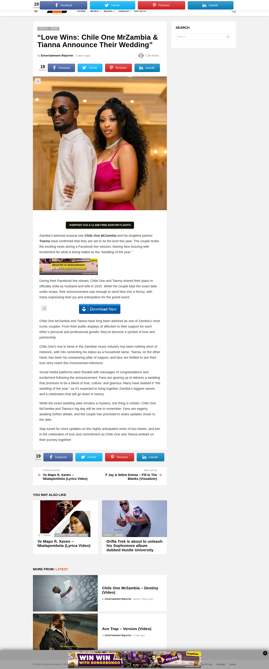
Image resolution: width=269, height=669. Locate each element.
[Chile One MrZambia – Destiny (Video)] (65, 593)
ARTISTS (140, 10)
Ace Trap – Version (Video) (126, 629)
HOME (81, 10)
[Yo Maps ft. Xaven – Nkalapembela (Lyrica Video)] (65, 518)
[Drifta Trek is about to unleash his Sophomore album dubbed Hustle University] (134, 518)
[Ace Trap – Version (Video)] (65, 632)
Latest (60, 535)
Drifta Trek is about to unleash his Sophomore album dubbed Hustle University (134, 545)
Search (228, 37)
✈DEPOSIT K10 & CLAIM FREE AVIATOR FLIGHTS (100, 225)
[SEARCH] (234, 10)
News (119, 535)
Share (38, 81)
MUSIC (108, 10)
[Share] (99, 309)
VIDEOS (123, 10)
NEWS (94, 10)
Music (83, 535)
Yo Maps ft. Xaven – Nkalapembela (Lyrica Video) (63, 543)
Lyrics (72, 535)
